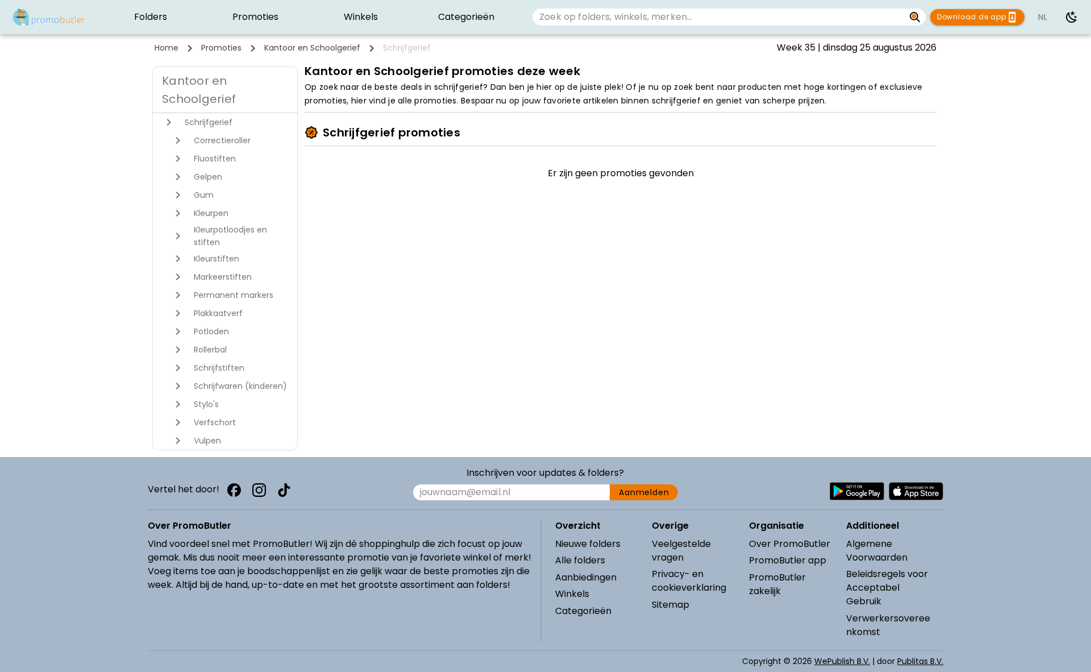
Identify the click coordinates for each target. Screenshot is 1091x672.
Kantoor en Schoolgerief (312, 47)
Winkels (572, 593)
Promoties (221, 47)
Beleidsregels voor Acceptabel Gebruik (887, 587)
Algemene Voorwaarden (876, 550)
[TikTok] (284, 490)
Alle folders (580, 560)
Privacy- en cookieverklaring (689, 580)
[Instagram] (259, 490)
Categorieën (583, 610)
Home (166, 47)
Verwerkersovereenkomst (888, 625)
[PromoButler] (49, 17)
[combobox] (718, 17)
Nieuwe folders (588, 543)
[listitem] (150, 17)
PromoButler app (787, 560)
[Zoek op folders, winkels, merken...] (915, 17)
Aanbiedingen (586, 577)
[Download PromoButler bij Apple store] (916, 491)
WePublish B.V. (842, 661)
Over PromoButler (789, 543)
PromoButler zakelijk (777, 584)
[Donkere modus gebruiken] (1071, 17)
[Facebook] (234, 490)
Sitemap (670, 604)
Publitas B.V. (920, 661)
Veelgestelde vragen (681, 550)
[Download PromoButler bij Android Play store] (857, 491)
